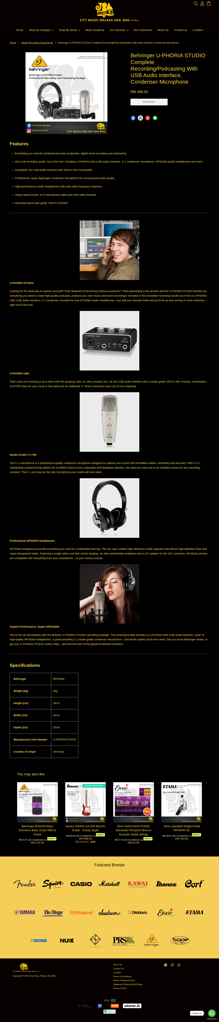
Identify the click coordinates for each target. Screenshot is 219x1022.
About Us (162, 30)
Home (19, 30)
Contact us (180, 30)
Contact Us (118, 969)
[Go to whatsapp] (212, 1013)
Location (198, 30)
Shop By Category (40, 30)
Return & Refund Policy (124, 980)
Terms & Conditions (122, 976)
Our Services (117, 30)
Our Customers (143, 30)
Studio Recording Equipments (37, 43)
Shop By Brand (68, 30)
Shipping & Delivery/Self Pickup (128, 984)
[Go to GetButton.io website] (212, 1019)
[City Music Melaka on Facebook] (166, 966)
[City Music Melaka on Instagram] (172, 966)
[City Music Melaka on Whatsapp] (179, 966)
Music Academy (94, 30)
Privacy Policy (119, 988)
